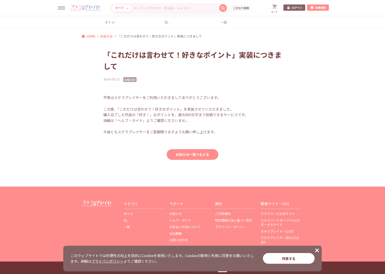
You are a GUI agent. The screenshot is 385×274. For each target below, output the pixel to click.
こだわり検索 (241, 8)
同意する (288, 258)
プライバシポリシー (107, 261)
